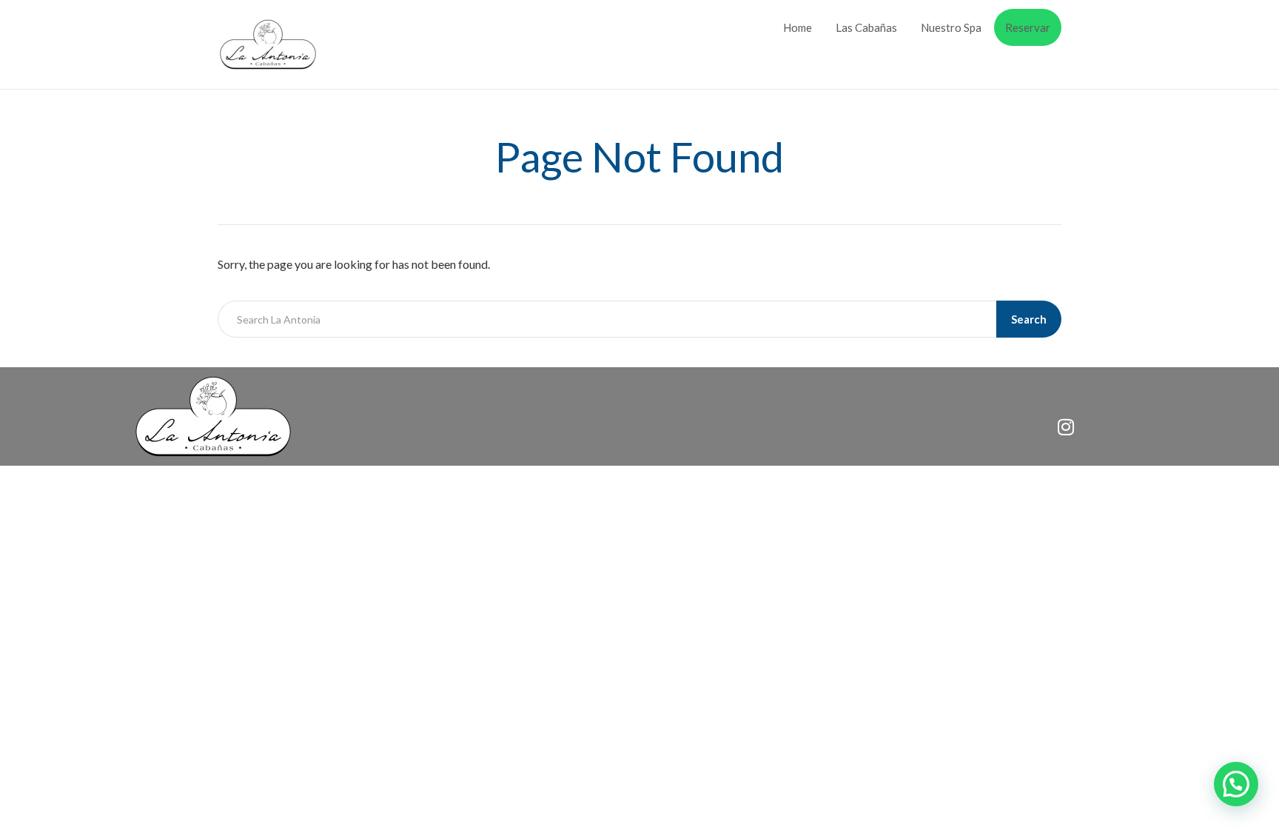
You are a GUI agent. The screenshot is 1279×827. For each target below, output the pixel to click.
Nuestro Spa (951, 27)
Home (797, 27)
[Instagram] (1065, 426)
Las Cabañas (866, 27)
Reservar (1027, 27)
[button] (1236, 784)
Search (1029, 319)
